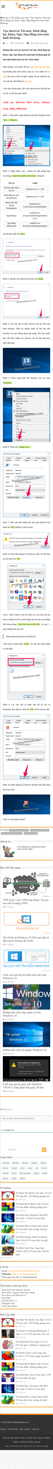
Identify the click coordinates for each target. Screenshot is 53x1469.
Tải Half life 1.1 (9, 1300)
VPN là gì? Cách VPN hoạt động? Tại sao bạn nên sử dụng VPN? (25, 901)
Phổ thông (25, 1163)
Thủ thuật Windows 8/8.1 (11, 833)
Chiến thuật (6, 1163)
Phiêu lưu (5, 1178)
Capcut (37, 1442)
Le (7, 43)
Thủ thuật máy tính (20, 17)
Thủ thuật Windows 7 (40, 830)
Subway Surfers (26, 1442)
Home (5, 17)
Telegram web (8, 1303)
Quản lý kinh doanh (25, 1173)
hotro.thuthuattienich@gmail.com (23, 1271)
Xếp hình (44, 1173)
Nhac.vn (23, 1438)
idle (37, 1168)
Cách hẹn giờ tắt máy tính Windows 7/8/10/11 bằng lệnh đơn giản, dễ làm (23, 1086)
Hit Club (19, 1446)
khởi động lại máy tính (40, 67)
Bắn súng (5, 1168)
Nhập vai (36, 1173)
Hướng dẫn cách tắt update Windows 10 (24, 1049)
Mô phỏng (34, 1163)
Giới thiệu (13, 1429)
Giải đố (14, 1173)
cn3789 (12, 1446)
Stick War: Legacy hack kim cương (18, 1292)
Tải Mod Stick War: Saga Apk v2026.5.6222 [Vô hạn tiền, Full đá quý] (32, 1251)
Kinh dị (30, 1168)
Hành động (15, 1163)
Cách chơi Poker (9, 1306)
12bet (7, 1446)
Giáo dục (44, 1168)
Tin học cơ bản (31, 833)
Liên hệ (35, 1429)
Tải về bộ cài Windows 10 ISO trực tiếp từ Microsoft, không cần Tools (26, 939)
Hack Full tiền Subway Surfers (16, 1289)
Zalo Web (6, 1298)
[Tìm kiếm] (44, 1150)
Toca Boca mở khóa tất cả (14, 1295)
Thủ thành (14, 1168)
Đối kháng (5, 1173)
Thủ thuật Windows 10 (19, 830)
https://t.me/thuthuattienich (24, 1274)
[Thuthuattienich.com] (26, 6)
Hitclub (26, 1446)
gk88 (46, 1446)
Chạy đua (43, 1163)
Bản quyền (25, 1429)
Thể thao (14, 1178)
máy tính (27, 81)
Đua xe (22, 1168)
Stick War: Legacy (35, 1438)
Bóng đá (22, 1178)
